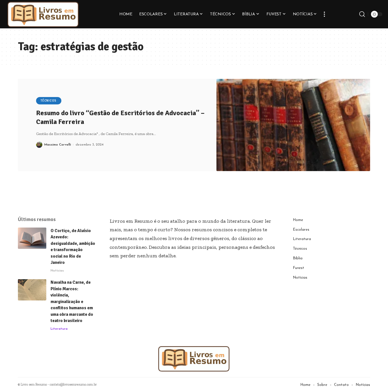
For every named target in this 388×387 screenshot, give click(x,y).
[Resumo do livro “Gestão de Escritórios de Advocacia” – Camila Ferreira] (293, 125)
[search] (362, 14)
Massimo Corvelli (57, 144)
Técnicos (49, 100)
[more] (324, 14)
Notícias (57, 270)
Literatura (59, 329)
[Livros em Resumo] (43, 14)
